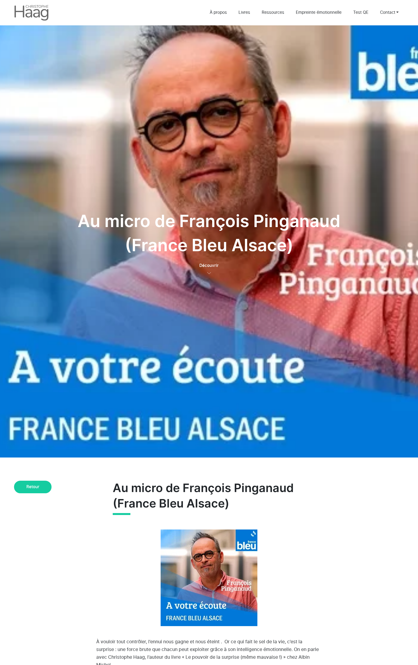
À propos (218, 12)
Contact (387, 12)
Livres (244, 12)
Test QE (360, 12)
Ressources (273, 12)
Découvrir (209, 266)
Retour (32, 487)
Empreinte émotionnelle (319, 12)
